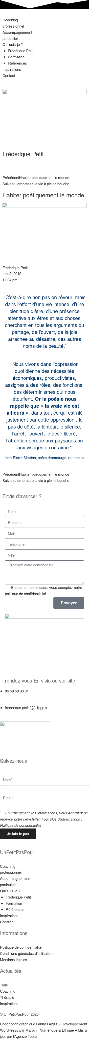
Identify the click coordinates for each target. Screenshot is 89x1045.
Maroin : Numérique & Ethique (49, 1030)
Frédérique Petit (20, 50)
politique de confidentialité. (26, 593)
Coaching (7, 991)
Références (17, 63)
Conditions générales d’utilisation (26, 953)
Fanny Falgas (47, 1023)
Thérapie (7, 997)
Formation (16, 56)
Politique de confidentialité (20, 825)
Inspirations (11, 69)
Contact (8, 75)
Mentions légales (13, 959)
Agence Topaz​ (26, 1036)
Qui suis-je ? (12, 44)
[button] (44, 15)
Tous (4, 984)
